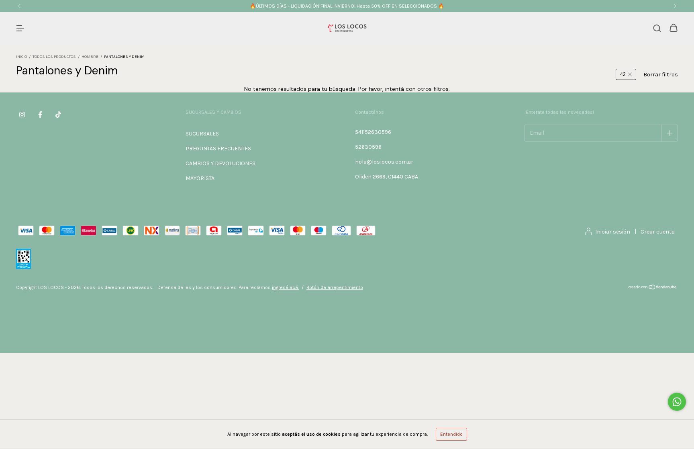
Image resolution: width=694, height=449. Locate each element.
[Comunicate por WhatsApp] (677, 402)
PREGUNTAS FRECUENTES (218, 148)
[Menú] (20, 28)
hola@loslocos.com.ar (384, 161)
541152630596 (373, 132)
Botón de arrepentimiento (334, 287)
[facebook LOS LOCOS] (40, 115)
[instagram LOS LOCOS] (22, 115)
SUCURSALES (202, 133)
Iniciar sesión (612, 231)
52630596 (368, 147)
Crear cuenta (658, 231)
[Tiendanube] (653, 288)
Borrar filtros (660, 74)
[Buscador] (657, 28)
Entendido (451, 434)
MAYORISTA (200, 178)
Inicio (21, 56)
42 (623, 74)
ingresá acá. (285, 287)
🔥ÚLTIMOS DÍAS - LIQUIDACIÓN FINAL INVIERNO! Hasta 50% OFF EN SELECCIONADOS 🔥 (347, 6)
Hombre (90, 56)
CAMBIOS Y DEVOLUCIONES (220, 163)
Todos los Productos (54, 56)
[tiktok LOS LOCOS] (58, 115)
